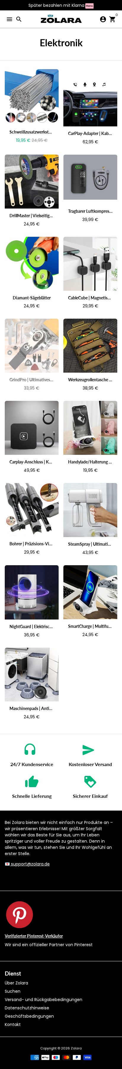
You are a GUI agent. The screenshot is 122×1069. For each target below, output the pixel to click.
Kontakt (13, 1024)
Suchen (12, 991)
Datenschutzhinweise (27, 1008)
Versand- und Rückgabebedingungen (43, 1000)
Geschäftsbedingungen (29, 1016)
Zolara (76, 1048)
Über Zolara (16, 983)
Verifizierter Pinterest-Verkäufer (34, 935)
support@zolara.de (30, 864)
